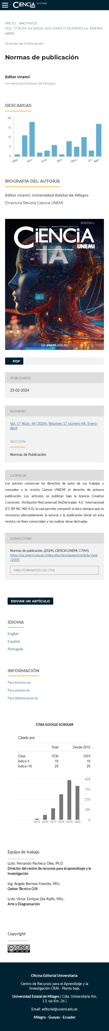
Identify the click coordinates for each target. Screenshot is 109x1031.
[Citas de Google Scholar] (54, 827)
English (13, 634)
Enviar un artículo (30, 601)
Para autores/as (19, 690)
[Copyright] (19, 951)
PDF (16, 361)
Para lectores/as (19, 682)
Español (14, 641)
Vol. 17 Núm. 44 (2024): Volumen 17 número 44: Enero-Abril (54, 30)
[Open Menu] (5, 5)
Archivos (28, 23)
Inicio (10, 23)
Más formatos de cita (34, 570)
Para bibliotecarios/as (23, 698)
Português (15, 649)
